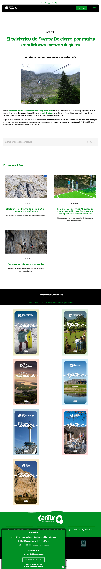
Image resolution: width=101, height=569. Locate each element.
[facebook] (42, 3)
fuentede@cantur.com (33, 554)
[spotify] (56, 3)
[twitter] (45, 3)
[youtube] (52, 3)
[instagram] (49, 3)
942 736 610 (33, 550)
